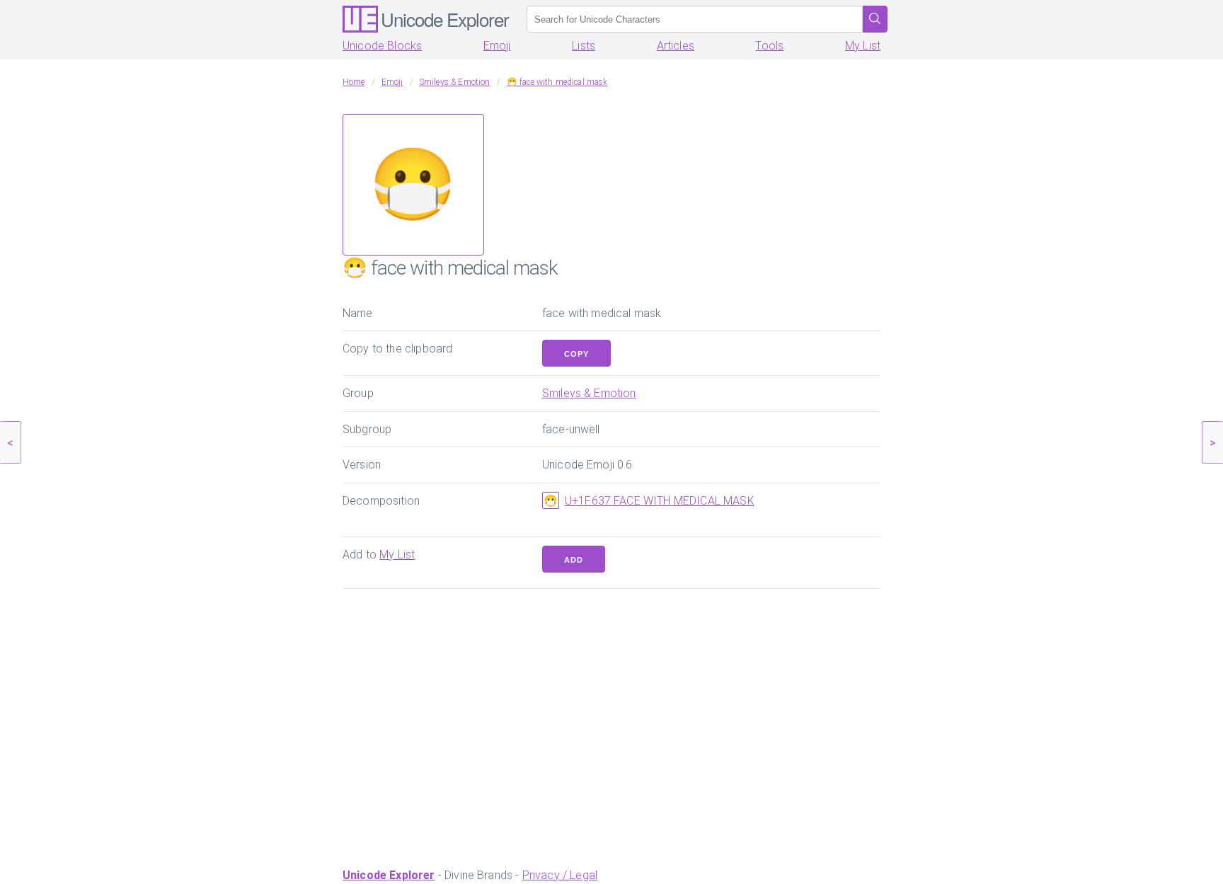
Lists (583, 45)
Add (573, 560)
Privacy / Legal (559, 875)
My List (862, 45)
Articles (675, 45)
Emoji (497, 45)
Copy (576, 354)
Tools (769, 45)
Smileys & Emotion (589, 393)
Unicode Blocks (382, 45)
